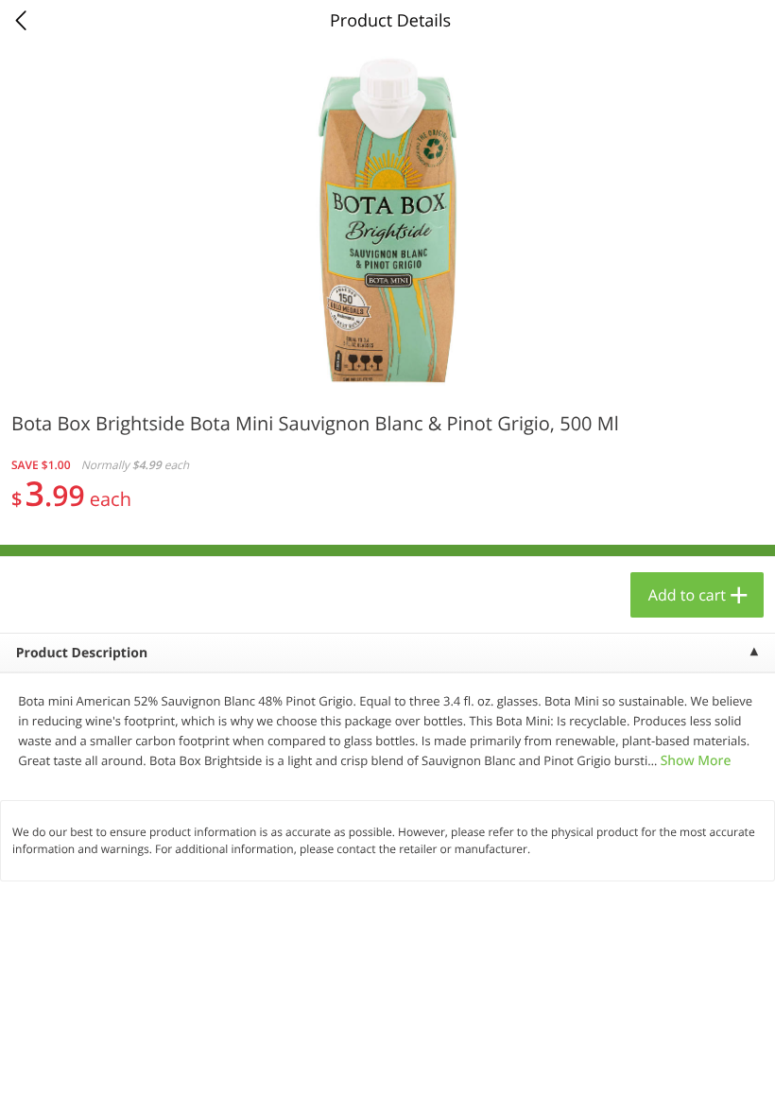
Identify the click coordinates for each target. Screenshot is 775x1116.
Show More (696, 761)
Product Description (81, 653)
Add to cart (687, 594)
